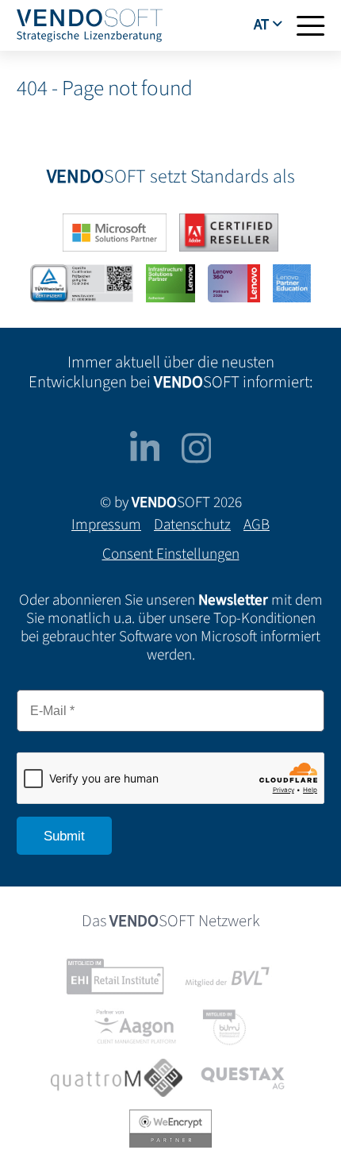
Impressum (106, 524)
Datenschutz (192, 524)
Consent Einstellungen (170, 554)
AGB (256, 524)
